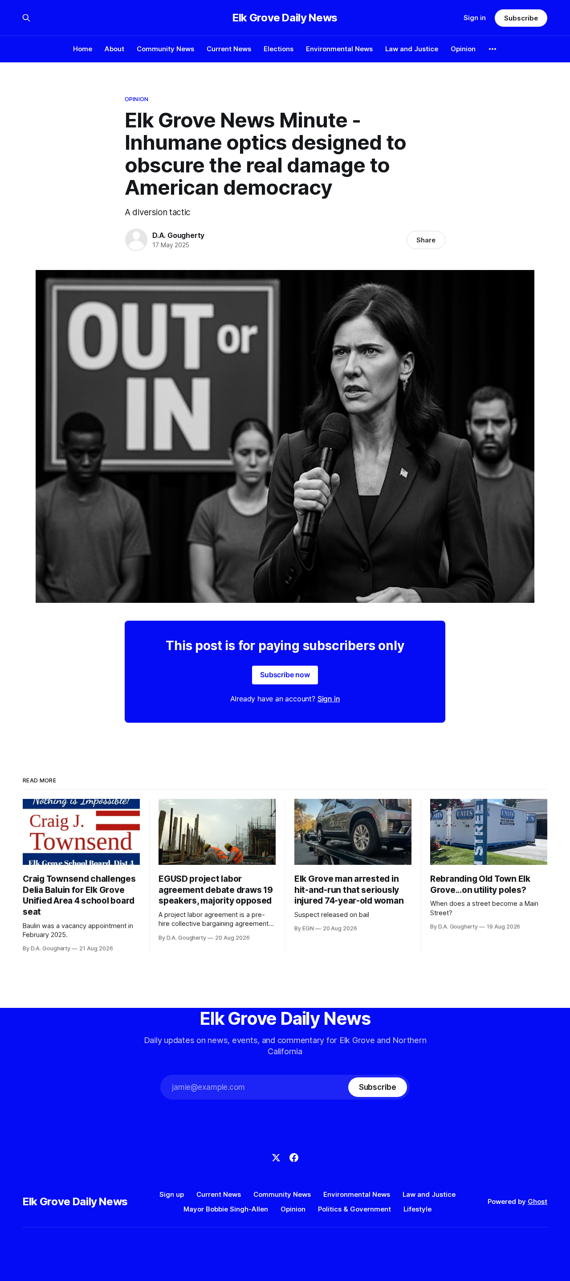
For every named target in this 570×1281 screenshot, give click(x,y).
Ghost (537, 1201)
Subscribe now (285, 674)
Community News (165, 49)
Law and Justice (411, 49)
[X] (276, 1157)
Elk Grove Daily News (285, 17)
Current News (229, 49)
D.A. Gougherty (178, 235)
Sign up (171, 1194)
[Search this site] (26, 18)
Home (82, 49)
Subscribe (520, 18)
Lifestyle (417, 1209)
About (114, 49)
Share (426, 240)
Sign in (475, 17)
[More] (492, 49)
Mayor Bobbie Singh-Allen (225, 1209)
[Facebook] (293, 1157)
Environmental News (339, 49)
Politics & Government (354, 1209)
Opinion (463, 49)
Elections (278, 49)
